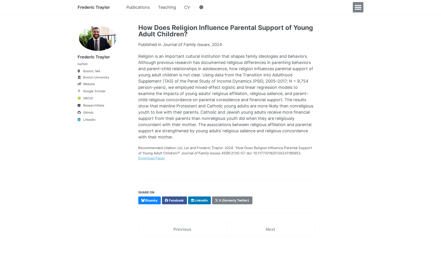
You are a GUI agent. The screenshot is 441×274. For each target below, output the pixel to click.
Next (270, 229)
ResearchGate (93, 105)
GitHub (88, 112)
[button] (201, 7)
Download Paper (151, 158)
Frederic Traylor (94, 7)
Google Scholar (94, 91)
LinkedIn (89, 119)
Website (89, 84)
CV (187, 7)
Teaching (167, 7)
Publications (138, 7)
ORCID (88, 98)
